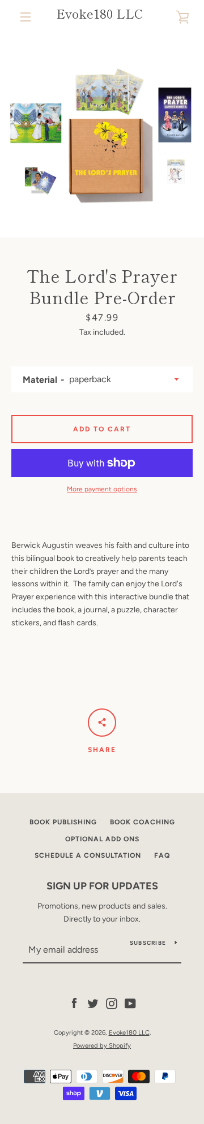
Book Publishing (63, 822)
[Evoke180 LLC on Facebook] (74, 1003)
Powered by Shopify (102, 1045)
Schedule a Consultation (88, 855)
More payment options (102, 489)
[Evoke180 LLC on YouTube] (130, 1003)
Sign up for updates (102, 886)
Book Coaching (142, 822)
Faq (162, 855)
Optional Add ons (102, 839)
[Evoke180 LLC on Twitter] (93, 1003)
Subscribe (148, 942)
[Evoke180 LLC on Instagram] (111, 1003)
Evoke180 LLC (99, 13)
